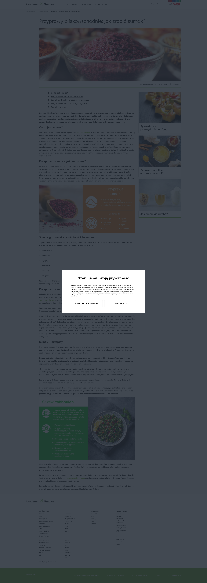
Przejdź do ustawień (87, 304)
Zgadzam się (120, 304)
